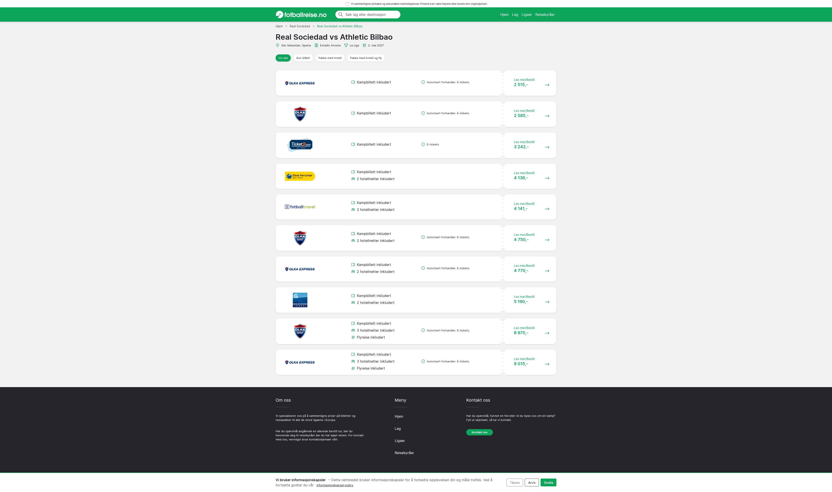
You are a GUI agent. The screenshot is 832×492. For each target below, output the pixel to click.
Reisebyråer (545, 14)
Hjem (504, 14)
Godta (548, 482)
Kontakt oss (480, 432)
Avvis (532, 482)
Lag (515, 14)
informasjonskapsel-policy (335, 485)
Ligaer (527, 14)
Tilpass (515, 482)
